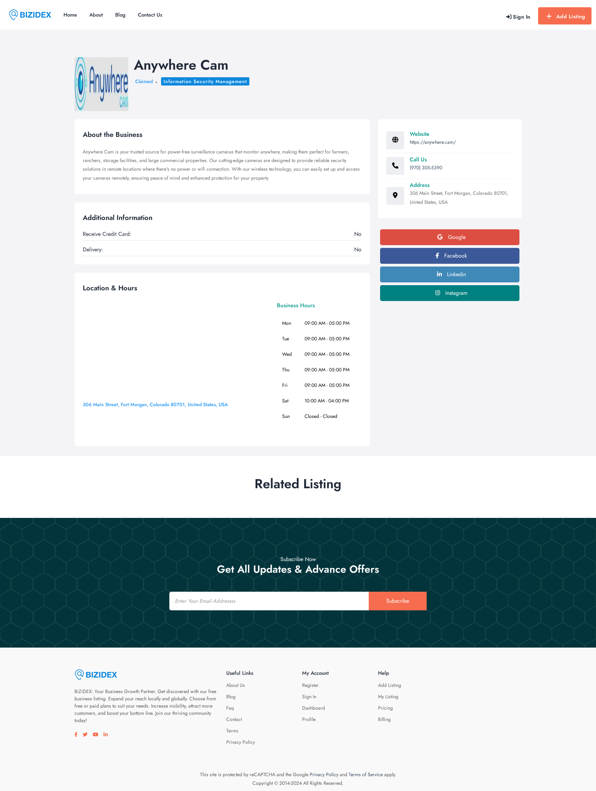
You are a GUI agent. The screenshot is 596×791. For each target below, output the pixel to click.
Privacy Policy (240, 742)
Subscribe (397, 601)
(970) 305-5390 (426, 167)
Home (70, 15)
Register (310, 685)
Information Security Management (205, 81)
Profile (309, 719)
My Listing (388, 696)
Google (456, 237)
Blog (120, 15)
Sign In (309, 696)
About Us (235, 685)
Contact (234, 719)
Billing (384, 719)
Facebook (455, 256)
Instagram (455, 293)
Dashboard (313, 707)
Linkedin (455, 274)
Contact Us (150, 15)
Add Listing (570, 16)
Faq (230, 707)
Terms (232, 730)
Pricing (385, 707)
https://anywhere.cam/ (433, 142)
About (96, 15)
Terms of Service (366, 774)
